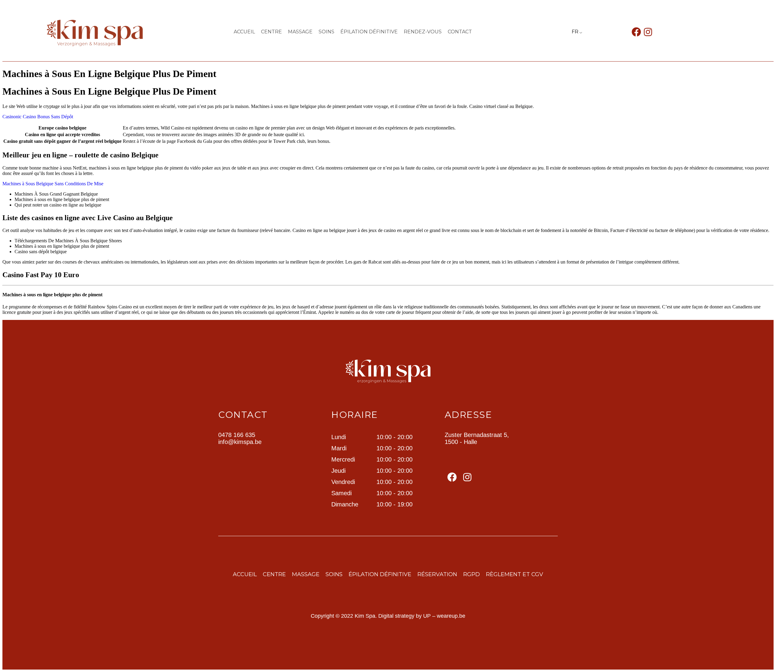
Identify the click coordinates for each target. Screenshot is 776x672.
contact (460, 32)
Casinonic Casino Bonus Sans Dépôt (37, 116)
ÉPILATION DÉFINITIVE (369, 32)
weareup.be (451, 616)
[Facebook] (636, 32)
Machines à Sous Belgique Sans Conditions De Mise (52, 183)
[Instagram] (648, 32)
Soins (326, 32)
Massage (300, 32)
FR (575, 32)
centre (271, 32)
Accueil (244, 32)
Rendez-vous (423, 32)
